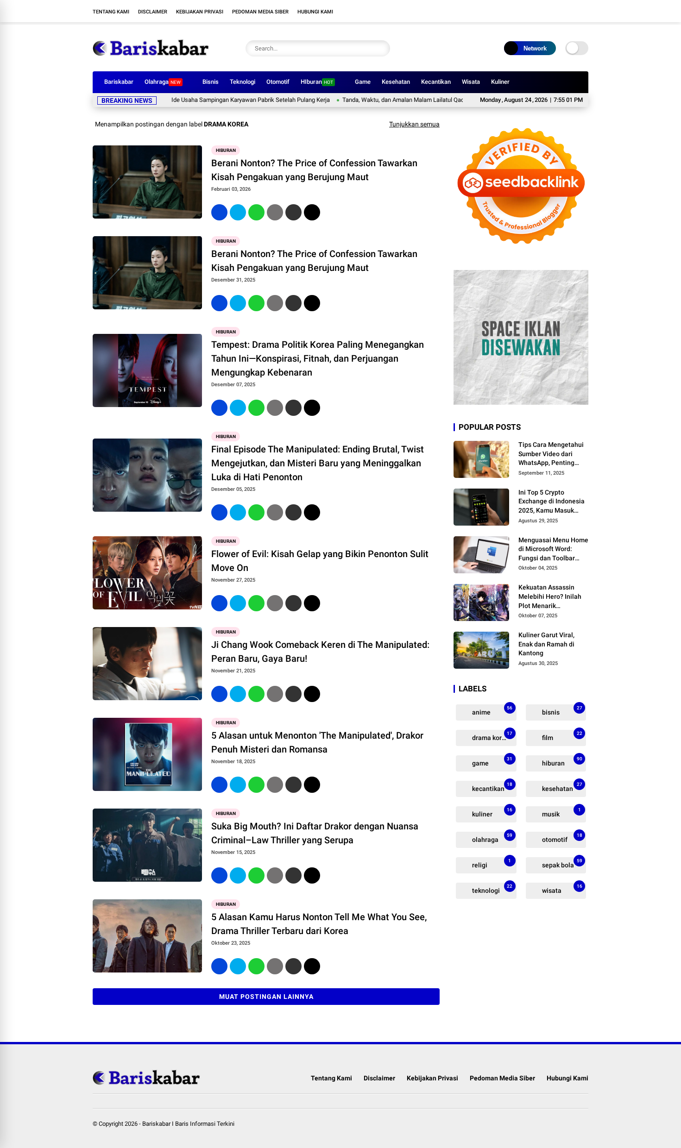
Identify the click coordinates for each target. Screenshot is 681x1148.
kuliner (491, 812)
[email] (293, 212)
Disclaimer (152, 12)
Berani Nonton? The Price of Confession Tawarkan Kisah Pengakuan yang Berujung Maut (314, 169)
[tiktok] (583, 11)
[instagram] (556, 11)
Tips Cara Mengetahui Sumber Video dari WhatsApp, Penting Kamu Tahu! (551, 454)
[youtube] (570, 11)
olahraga (491, 838)
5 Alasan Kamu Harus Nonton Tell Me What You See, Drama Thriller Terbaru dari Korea (319, 923)
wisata (561, 889)
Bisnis (210, 81)
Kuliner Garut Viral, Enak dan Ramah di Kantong (546, 644)
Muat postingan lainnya (266, 996)
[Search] (380, 48)
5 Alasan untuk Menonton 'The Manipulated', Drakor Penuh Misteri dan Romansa (317, 742)
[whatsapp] (256, 212)
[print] (275, 212)
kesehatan (561, 787)
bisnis (561, 710)
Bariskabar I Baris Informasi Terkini (188, 1123)
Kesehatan (396, 81)
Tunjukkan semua (414, 124)
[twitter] (542, 11)
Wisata (471, 81)
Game (363, 81)
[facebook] (528, 11)
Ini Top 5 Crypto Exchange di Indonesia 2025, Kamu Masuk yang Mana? (551, 502)
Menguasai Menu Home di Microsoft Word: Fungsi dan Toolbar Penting (553, 549)
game (491, 761)
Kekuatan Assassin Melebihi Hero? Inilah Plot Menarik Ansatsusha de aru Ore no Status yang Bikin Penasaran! (551, 596)
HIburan (317, 81)
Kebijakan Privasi (199, 12)
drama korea (491, 736)
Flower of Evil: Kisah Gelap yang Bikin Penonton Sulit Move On (320, 560)
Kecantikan (436, 81)
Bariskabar (118, 81)
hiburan (226, 150)
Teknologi (242, 81)
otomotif (561, 838)
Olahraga (163, 81)
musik (561, 812)
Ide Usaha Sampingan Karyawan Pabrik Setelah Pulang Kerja (222, 99)
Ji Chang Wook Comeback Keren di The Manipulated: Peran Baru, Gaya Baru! (320, 651)
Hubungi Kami (315, 12)
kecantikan (491, 787)
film (561, 736)
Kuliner (500, 81)
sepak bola (561, 863)
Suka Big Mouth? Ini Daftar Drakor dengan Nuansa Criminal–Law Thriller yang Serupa (314, 833)
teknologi (491, 889)
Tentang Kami (111, 12)
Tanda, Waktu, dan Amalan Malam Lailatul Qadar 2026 (384, 99)
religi (491, 863)
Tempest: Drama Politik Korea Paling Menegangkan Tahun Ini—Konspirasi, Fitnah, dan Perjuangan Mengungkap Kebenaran (317, 358)
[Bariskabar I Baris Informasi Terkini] (151, 59)
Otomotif (278, 81)
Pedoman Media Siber (260, 12)
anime (491, 710)
